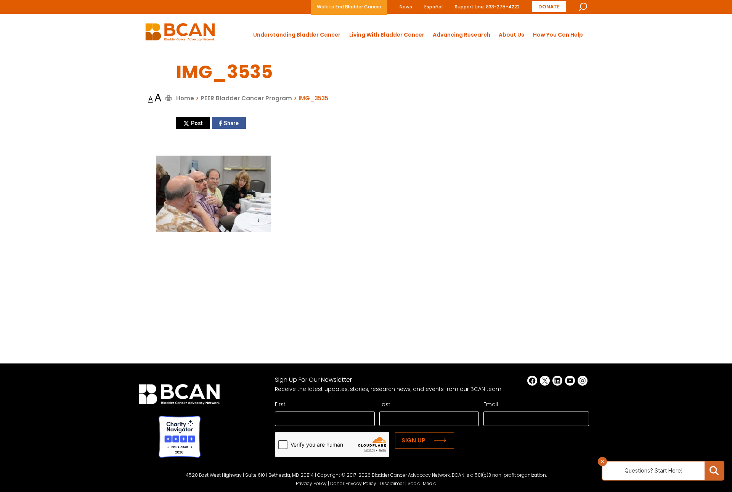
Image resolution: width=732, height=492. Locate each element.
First (280, 404)
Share (231, 123)
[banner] (180, 34)
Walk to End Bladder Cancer (349, 6)
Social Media (422, 483)
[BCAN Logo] (179, 396)
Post (197, 123)
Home (185, 98)
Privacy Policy (311, 483)
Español (433, 6)
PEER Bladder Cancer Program (246, 98)
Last (384, 404)
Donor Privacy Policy (353, 483)
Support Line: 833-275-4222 (487, 6)
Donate (549, 6)
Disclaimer (392, 483)
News (406, 6)
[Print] (168, 98)
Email (490, 404)
